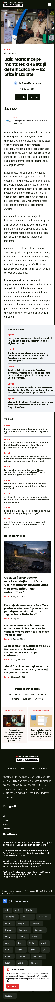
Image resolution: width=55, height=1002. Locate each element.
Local (8, 49)
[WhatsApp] (24, 97)
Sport (11, 335)
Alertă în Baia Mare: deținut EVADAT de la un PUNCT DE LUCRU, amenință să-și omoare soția (26, 524)
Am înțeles (12, 986)
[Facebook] (18, 97)
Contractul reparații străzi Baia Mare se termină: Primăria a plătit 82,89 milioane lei (41, 734)
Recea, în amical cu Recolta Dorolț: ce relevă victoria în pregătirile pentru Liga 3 (27, 512)
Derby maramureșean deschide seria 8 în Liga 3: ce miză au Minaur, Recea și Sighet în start (30, 341)
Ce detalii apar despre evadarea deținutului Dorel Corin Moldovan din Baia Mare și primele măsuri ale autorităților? (28, 357)
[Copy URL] (37, 97)
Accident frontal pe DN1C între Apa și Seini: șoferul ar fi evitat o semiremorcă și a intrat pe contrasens (26, 499)
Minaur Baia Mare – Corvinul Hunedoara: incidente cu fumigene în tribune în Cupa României (30, 405)
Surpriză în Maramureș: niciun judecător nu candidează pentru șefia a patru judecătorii (14, 735)
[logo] (13, 4)
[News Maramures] (16, 83)
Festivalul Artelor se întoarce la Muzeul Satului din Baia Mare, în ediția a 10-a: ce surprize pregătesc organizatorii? (30, 390)
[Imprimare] (31, 97)
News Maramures (31, 83)
